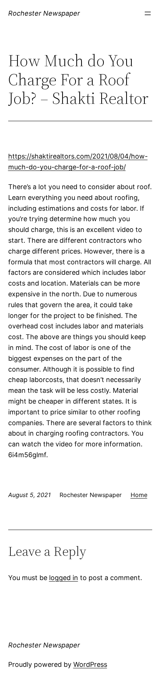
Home (139, 495)
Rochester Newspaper (44, 13)
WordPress (90, 664)
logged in (63, 578)
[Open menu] (147, 13)
